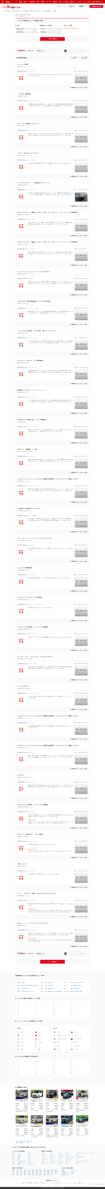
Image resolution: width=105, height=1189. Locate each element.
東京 (23, 991)
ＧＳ (53, 1006)
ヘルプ (64, 6)
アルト (77, 1154)
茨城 (23, 988)
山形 (33, 985)
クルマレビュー (74, 1170)
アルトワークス (68, 1159)
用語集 (72, 1173)
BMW (19, 1164)
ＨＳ (71, 1009)
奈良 (57, 991)
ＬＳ (53, 1003)
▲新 (72, 58)
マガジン (73, 1171)
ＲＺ (71, 1012)
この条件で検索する (52, 38)
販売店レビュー (22, 1142)
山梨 (49, 982)
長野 (52, 982)
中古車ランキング (65, 1173)
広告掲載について (80, 1182)
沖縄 (81, 991)
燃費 (63, 1170)
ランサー (91, 1153)
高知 (80, 985)
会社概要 (23, 1182)
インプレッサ (61, 1157)
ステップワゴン (53, 1162)
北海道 (23, 982)
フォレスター (61, 1154)
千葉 (32, 991)
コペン (51, 1164)
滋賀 (46, 991)
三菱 (22, 1049)
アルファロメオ (77, 1038)
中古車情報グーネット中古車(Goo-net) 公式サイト (96, 1184)
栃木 (25, 988)
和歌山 (60, 991)
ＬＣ (18, 1012)
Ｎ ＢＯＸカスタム (80, 1156)
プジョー (76, 1032)
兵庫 (54, 991)
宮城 (28, 985)
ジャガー (29, 1161)
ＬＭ (36, 1012)
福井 (52, 985)
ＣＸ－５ (51, 1159)
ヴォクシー (52, 1156)
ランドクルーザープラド (81, 1153)
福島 (36, 985)
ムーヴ (66, 1164)
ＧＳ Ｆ (54, 1014)
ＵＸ (18, 1006)
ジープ (29, 1159)
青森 (23, 985)
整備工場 (55, 1)
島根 (82, 982)
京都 (49, 991)
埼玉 (29, 991)
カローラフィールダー (70, 1157)
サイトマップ (69, 1182)
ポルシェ (59, 1049)
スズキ (39, 1038)
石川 (49, 985)
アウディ (59, 1042)
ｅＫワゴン (78, 1157)
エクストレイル (45, 1162)
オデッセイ (52, 1157)
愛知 (52, 988)
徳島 (77, 985)
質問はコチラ (59, 1182)
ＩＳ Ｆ (36, 1014)
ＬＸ (36, 1009)
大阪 (52, 991)
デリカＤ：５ (68, 1154)
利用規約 (35, 1182)
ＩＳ (71, 1003)
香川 (72, 985)
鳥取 (80, 982)
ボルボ (75, 1035)
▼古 (75, 58)
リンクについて (52, 1182)
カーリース (48, 1)
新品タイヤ (72, 1)
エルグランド (52, 1161)
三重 (54, 988)
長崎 (77, 988)
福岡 (72, 988)
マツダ (22, 1045)
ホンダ (22, 1042)
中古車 (17, 14)
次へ (85, 50)
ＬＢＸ (53, 1009)
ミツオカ (40, 1042)
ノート (66, 1162)
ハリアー (43, 1154)
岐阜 (49, 988)
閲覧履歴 (81, 6)
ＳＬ (77, 1164)
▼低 (85, 58)
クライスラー (77, 1045)
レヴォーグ (60, 1161)
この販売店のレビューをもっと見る (78, 87)
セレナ (43, 1161)
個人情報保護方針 (29, 1182)
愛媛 (74, 985)
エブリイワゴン (68, 1161)
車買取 (42, 1)
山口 (77, 982)
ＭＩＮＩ (59, 1045)
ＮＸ (18, 1003)
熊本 (72, 991)
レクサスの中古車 (22, 14)
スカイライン (61, 1162)
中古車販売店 (32, 1)
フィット (60, 1164)
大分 (80, 988)
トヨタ (22, 1035)
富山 (46, 985)
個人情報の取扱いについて (43, 1182)
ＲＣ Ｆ (54, 1012)
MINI (19, 1159)
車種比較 (64, 1171)
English (58, 6)
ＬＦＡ (71, 1014)
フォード (76, 1049)
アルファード (44, 1156)
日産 (22, 1038)
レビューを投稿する (52, 961)
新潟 (46, 982)
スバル (39, 1032)
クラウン (51, 1154)
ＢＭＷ (58, 1032)
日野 (39, 1049)
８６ (42, 1164)
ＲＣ (18, 1009)
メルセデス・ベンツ (61, 1035)
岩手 (25, 985)
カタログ (79, 1)
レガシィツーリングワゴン (81, 1161)
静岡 (46, 988)
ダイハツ (40, 1035)
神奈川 (25, 991)
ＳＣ (18, 1014)
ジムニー (43, 1157)
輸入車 (25, 1)
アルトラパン (79, 1162)
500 (81, 50)
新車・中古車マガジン (97, 1)
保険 (89, 1)
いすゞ (39, 1045)
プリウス (43, 1153)
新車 (38, 1)
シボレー (76, 1042)
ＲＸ (36, 1003)
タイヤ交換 (65, 1)
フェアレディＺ (68, 1156)
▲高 (83, 58)
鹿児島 (77, 991)
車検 (60, 1)
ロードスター (61, 1156)
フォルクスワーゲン (61, 1038)
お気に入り (72, 6)
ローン (84, 1)
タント (59, 1159)
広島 (72, 982)
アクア (51, 1153)
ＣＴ (36, 1006)
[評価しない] (65, 28)
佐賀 (74, 988)
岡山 (74, 982)
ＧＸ (36, 1070)
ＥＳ (71, 1006)
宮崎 (74, 991)
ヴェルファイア (45, 1159)
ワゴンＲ (67, 1153)
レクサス (23, 1032)
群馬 (28, 988)
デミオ (59, 1153)
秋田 (31, 985)
